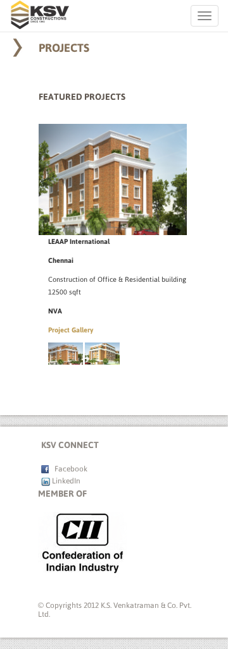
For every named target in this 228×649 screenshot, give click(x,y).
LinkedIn (65, 480)
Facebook (68, 468)
